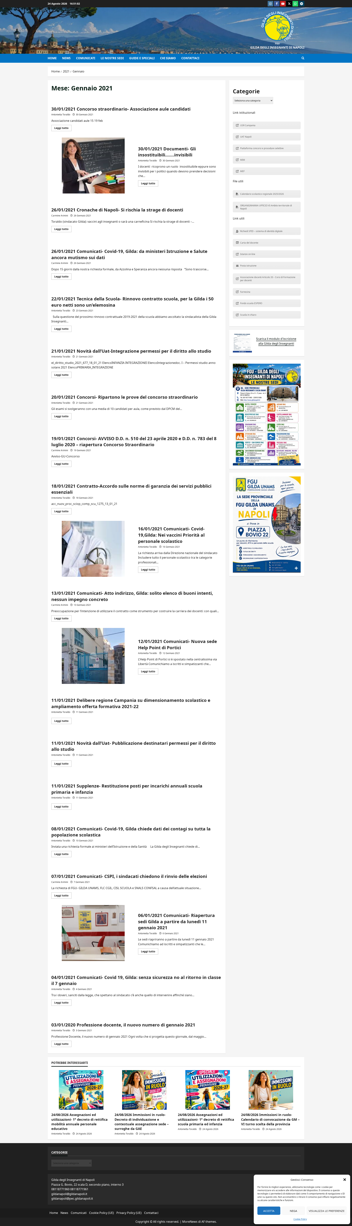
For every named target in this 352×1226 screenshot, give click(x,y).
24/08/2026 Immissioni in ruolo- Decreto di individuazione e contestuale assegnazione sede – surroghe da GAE (142, 1121)
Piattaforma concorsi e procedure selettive (262, 148)
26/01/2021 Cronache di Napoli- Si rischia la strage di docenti (117, 210)
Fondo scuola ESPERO (251, 303)
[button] (344, 1179)
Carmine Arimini (59, 215)
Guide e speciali (142, 58)
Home (52, 58)
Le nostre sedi (112, 58)
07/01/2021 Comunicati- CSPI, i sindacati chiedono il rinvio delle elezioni (129, 876)
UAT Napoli (246, 136)
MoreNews (189, 1222)
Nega (293, 1211)
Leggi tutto (63, 128)
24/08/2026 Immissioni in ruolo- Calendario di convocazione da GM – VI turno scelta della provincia (270, 1119)
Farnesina (245, 291)
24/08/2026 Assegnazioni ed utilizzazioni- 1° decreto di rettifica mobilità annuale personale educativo (79, 1121)
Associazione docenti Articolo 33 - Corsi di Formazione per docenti (267, 279)
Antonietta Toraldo (60, 114)
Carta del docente (249, 242)
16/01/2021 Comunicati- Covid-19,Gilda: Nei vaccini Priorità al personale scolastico (93, 549)
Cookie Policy (300, 1219)
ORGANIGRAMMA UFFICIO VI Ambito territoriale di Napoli (266, 207)
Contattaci (190, 58)
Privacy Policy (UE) (129, 1213)
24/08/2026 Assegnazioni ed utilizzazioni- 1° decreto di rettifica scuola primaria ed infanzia (206, 1119)
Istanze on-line (247, 254)
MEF (242, 171)
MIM (242, 159)
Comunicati (85, 58)
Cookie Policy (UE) (101, 1213)
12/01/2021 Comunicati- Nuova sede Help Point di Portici (93, 656)
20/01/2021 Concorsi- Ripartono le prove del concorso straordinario (124, 397)
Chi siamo (168, 58)
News (66, 58)
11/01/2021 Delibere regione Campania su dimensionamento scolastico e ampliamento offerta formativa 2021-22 (130, 703)
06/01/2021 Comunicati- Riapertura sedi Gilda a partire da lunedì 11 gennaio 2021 (93, 933)
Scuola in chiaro (248, 314)
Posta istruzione (248, 265)
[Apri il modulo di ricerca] (303, 58)
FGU (277, 43)
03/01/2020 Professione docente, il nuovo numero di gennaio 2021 (123, 1025)
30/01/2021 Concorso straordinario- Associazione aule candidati (120, 109)
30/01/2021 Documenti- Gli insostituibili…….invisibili (93, 165)
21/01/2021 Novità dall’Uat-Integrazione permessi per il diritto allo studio (131, 351)
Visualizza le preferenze (326, 1211)
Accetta (268, 1211)
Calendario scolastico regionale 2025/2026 (262, 193)
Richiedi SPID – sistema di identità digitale (261, 231)
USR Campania (247, 125)
